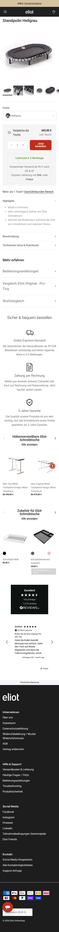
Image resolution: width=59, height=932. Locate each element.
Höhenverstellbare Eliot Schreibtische (29, 438)
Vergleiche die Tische (21, 132)
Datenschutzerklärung (15, 728)
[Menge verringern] (12, 145)
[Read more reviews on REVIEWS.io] (29, 608)
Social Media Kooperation (17, 859)
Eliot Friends (10, 839)
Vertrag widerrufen (13, 749)
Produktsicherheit (13, 791)
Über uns (8, 717)
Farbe (6, 107)
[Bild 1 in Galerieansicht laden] (29, 54)
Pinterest (8, 822)
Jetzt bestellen (40, 145)
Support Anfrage (12, 870)
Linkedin (7, 828)
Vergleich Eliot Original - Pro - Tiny (25, 286)
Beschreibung (11, 236)
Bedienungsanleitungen (21, 271)
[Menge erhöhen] (23, 145)
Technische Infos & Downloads (21, 245)
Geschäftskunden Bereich (39, 191)
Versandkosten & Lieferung (18, 769)
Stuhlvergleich (13, 301)
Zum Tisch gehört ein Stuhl (18, 4)
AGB (5, 743)
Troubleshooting (12, 786)
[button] (7, 642)
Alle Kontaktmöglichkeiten (18, 865)
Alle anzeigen (29, 444)
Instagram (8, 817)
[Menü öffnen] (5, 11)
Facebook (8, 811)
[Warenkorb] (53, 11)
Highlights (8, 200)
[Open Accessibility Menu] (52, 466)
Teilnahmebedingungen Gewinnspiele (24, 833)
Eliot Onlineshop (17, 920)
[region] (29, 642)
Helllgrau (16, 115)
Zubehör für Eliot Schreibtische (29, 512)
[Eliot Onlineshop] (29, 12)
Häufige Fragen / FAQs (16, 775)
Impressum (9, 723)
